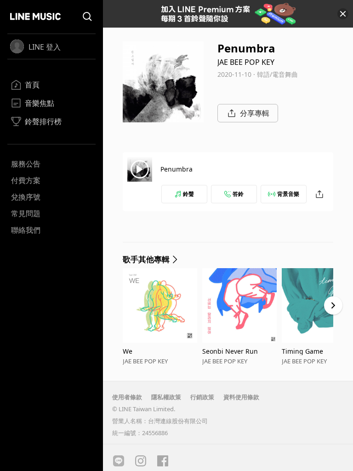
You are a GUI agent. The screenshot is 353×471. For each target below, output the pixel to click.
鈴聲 (188, 194)
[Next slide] (333, 305)
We (127, 351)
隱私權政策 (166, 397)
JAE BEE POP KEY (245, 62)
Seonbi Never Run (230, 351)
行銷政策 (202, 397)
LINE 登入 (44, 47)
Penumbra (176, 169)
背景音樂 (288, 194)
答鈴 (238, 194)
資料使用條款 (241, 397)
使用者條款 (127, 397)
